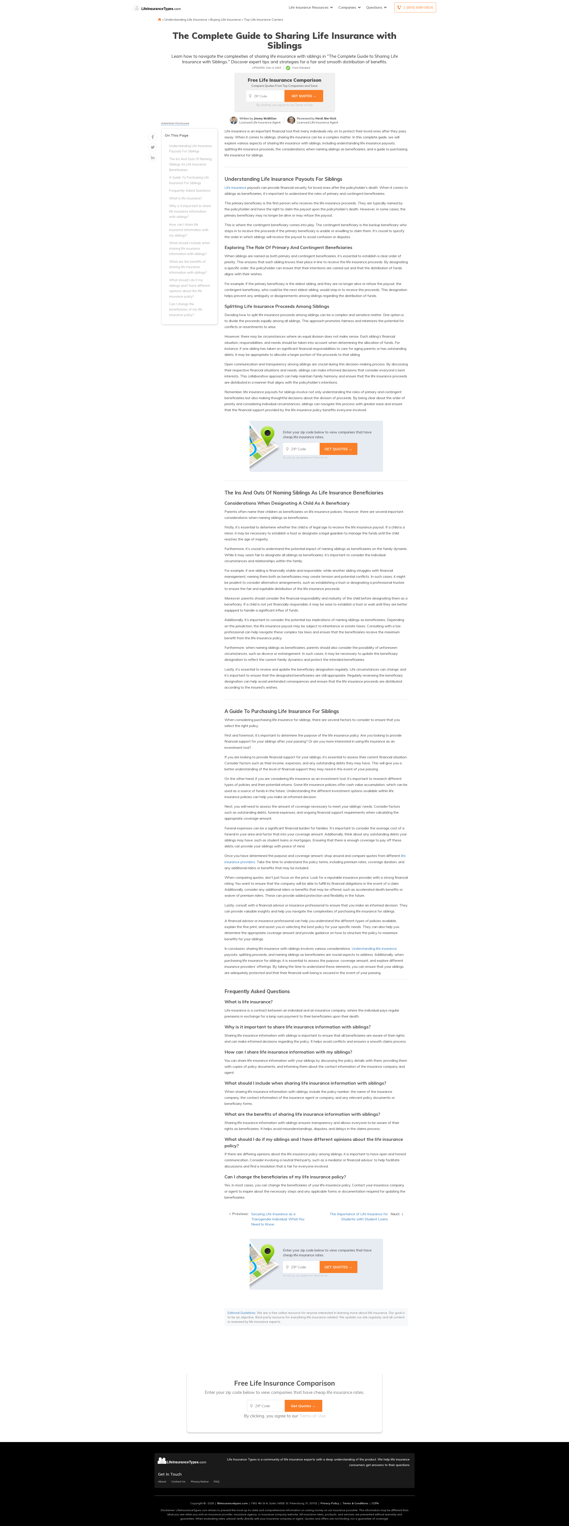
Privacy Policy (330, 1503)
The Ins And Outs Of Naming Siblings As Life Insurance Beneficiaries (190, 164)
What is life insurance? (185, 198)
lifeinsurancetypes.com (232, 1503)
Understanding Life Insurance (185, 20)
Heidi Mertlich (325, 118)
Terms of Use (304, 105)
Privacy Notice (199, 1481)
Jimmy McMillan (265, 118)
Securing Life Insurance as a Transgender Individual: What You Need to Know (277, 1219)
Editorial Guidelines (241, 1313)
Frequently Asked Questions (189, 191)
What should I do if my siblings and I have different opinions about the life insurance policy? (189, 288)
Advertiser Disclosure (175, 123)
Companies (347, 7)
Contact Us (178, 1481)
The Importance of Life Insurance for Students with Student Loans (359, 1216)
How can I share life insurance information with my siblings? (188, 229)
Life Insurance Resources (309, 7)
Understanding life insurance (374, 948)
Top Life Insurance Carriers (263, 20)
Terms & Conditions (355, 1503)
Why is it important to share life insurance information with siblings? (190, 211)
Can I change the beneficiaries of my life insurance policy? (185, 309)
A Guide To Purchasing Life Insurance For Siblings (189, 180)
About (162, 1481)
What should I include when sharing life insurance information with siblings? (189, 248)
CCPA (375, 1503)
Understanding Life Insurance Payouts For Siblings (190, 148)
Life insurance (235, 187)
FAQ (216, 1481)
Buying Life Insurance (225, 20)
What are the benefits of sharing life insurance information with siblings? (188, 266)
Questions (374, 7)
